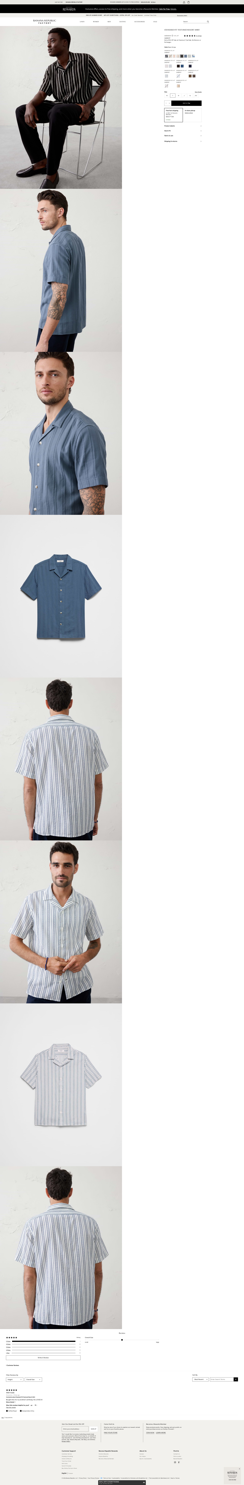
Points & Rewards (103, 1454)
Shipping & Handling (67, 1456)
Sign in (168, 116)
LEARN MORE (161, 1433)
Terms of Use (107, 1478)
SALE (155, 21)
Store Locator (177, 1456)
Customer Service (67, 1454)
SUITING (123, 21)
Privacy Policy (82, 1478)
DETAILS (153, 2)
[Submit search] (236, 1379)
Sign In (162, 9)
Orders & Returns (67, 1458)
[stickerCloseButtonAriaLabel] (240, 1468)
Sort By (194, 1375)
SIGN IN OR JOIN (145, 2)
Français (70, 1473)
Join (172, 116)
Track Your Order (66, 1461)
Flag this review (11, 1407)
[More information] (172, 35)
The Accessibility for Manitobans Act (159, 1478)
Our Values (143, 1456)
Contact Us (176, 1454)
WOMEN (96, 21)
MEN (109, 21)
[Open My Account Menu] (184, 2)
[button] (61, 677)
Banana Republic (177, 1458)
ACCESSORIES (139, 21)
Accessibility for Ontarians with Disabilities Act (134, 1478)
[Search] (208, 21)
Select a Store (189, 112)
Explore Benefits (103, 1456)
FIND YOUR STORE (110, 1433)
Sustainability (116, 1478)
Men (3, 1417)
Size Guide (198, 92)
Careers (142, 1454)
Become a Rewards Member (106, 1458)
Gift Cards (64, 1463)
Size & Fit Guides (66, 1466)
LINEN (82, 21)
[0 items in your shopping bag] (188, 2)
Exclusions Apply (182, 15)
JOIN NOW (150, 1433)
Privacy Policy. (66, 1441)
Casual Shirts (8, 1417)
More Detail (10, 1402)
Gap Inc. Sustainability (146, 1458)
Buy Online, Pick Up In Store (69, 1468)
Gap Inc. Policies (175, 1478)
